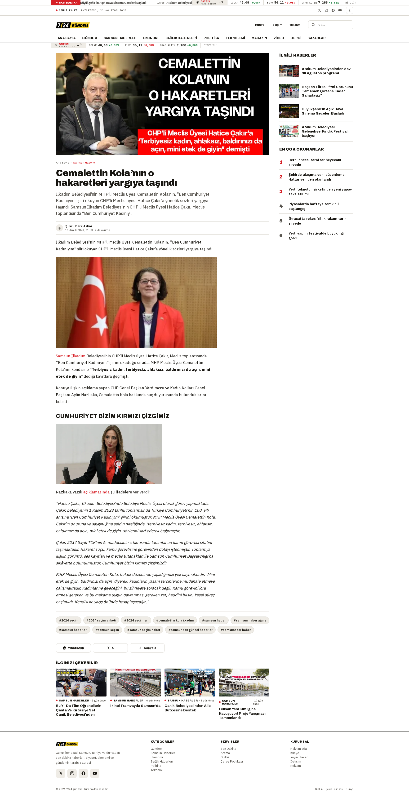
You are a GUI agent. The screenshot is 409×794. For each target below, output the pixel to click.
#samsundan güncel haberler (190, 630)
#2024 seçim (68, 620)
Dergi (296, 38)
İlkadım (78, 356)
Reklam (295, 25)
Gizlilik (225, 757)
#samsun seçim (107, 630)
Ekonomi (151, 38)
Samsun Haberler (120, 38)
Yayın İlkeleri (299, 757)
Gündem (89, 38)
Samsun (63, 356)
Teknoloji (235, 38)
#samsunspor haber (236, 630)
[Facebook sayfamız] (333, 10)
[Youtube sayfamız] (340, 10)
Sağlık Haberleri (181, 38)
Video (279, 38)
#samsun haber (214, 620)
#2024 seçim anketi (101, 620)
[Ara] (313, 25)
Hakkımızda (298, 748)
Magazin (259, 38)
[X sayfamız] (319, 10)
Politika (211, 38)
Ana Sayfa (62, 162)
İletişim (276, 25)
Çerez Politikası (232, 761)
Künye (260, 25)
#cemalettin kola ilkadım (175, 620)
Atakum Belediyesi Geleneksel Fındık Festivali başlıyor (170, 2)
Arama (225, 753)
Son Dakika (228, 748)
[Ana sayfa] (73, 25)
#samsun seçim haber (143, 630)
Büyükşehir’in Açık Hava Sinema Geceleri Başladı (80, 2)
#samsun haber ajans (250, 620)
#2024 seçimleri (136, 620)
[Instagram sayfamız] (326, 10)
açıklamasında (96, 492)
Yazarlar (317, 38)
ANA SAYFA (67, 38)
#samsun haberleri (73, 630)
